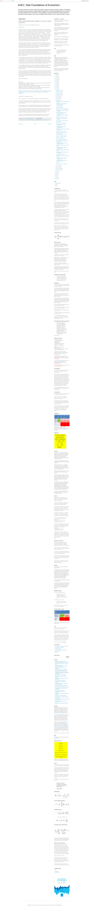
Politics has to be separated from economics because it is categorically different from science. (61, 725)
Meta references (57, 651)
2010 (56, 178)
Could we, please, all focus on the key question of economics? (61, 666)
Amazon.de (57, 871)
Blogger (60, 905)
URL (33, 84)
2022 (56, 80)
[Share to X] (38, 118)
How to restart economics (59, 690)
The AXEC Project (58, 648)
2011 (56, 177)
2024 (56, 77)
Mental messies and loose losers (60, 674)
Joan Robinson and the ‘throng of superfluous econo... (61, 161)
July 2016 (58, 97)
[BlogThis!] (37, 118)
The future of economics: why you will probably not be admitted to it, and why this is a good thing (62, 672)
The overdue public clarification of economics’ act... (61, 158)
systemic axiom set (61, 606)
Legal (56, 652)
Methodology (32, 119)
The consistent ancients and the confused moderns (31, 90)
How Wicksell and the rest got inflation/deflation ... (61, 127)
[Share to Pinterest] (41, 118)
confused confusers (63, 258)
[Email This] (36, 118)
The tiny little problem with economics (62, 108)
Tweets (56, 184)
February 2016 (58, 168)
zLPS (48, 119)
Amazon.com (57, 872)
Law (29, 119)
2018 (56, 86)
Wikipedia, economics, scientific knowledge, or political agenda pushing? (61, 662)
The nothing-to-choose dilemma (60, 680)
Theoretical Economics (43, 119)
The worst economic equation (61, 131)
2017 (56, 87)
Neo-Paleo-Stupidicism (60, 137)
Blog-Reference (21, 27)
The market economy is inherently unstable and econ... (61, 143)
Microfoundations (37, 119)
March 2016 (58, 167)
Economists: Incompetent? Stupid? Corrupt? (60, 712)
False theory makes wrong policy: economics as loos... (61, 104)
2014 (56, 173)
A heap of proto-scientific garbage (60, 695)
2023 (56, 79)
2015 (56, 171)
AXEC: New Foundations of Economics (39, 5)
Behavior (22, 119)
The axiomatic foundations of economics (61, 646)
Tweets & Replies (58, 183)
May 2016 (58, 100)
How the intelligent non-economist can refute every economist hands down (61, 670)
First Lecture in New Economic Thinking (61, 703)
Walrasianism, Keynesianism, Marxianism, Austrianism (60, 362)
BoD (56, 870)
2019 (56, 84)
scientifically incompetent (62, 352)
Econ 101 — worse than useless (61, 136)
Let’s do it (57, 162)
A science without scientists (60, 154)
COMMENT (21, 96)
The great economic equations (61, 139)
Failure (25, 119)
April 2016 (58, 165)
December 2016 (59, 90)
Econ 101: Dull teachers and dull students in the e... (61, 133)
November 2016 (59, 91)
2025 (56, 76)
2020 (56, 83)
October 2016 (58, 93)
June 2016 (58, 98)
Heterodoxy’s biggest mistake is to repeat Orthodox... (61, 148)
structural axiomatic (66, 774)
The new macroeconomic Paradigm (61, 685)
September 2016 (59, 94)
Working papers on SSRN (59, 647)
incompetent (56, 45)
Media (56, 185)
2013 (56, 174)
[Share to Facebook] (40, 118)
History (28, 119)
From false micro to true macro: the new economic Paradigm (61, 684)
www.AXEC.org (66, 732)
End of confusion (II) (59, 107)
